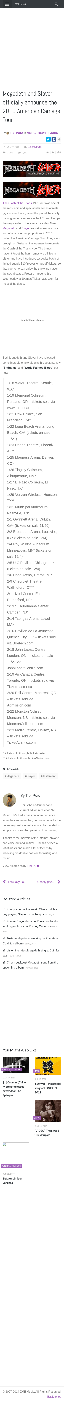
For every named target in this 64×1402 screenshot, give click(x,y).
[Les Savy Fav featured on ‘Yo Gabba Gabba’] (5, 881)
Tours (53, 132)
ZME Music (20, 4)
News (42, 132)
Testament (48, 776)
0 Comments (34, 147)
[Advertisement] (32, 45)
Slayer (26, 228)
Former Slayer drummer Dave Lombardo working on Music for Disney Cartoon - (30, 926)
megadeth (12, 776)
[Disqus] (32, 1241)
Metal (31, 132)
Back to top (54, 1396)
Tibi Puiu (16, 132)
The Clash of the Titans (17, 203)
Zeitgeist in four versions (12, 1180)
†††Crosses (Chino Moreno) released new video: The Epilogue (14, 1088)
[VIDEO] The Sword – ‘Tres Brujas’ (48, 1133)
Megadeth (9, 228)
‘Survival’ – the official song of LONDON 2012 (48, 1088)
